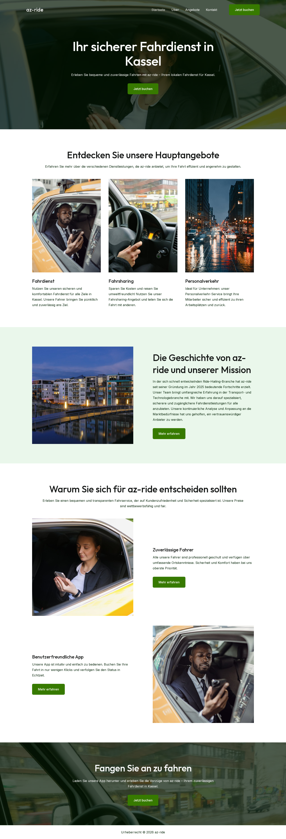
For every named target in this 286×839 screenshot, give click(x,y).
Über (175, 10)
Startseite (158, 10)
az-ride (34, 9)
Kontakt (211, 10)
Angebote (192, 10)
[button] (242, 9)
